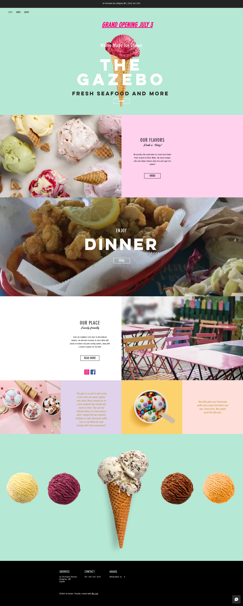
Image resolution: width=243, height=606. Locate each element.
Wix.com (95, 593)
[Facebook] (92, 372)
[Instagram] (86, 372)
